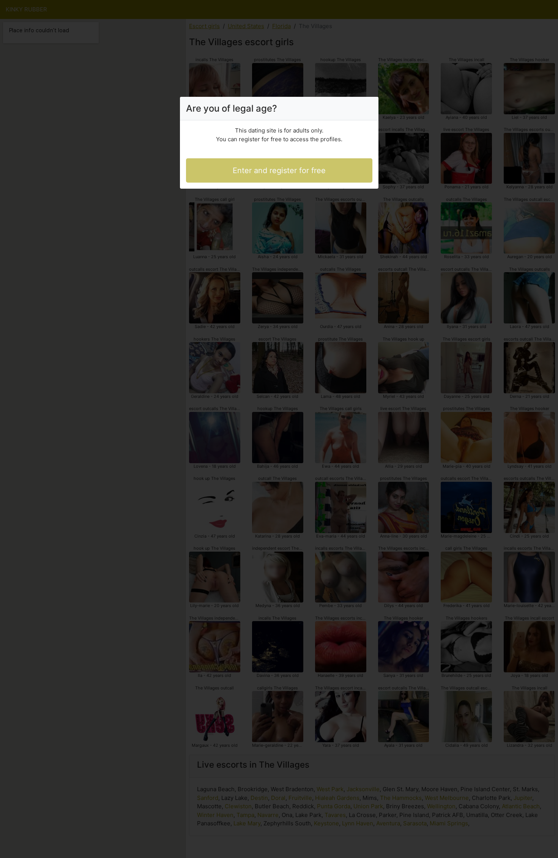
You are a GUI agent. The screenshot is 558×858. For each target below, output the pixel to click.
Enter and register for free (279, 170)
